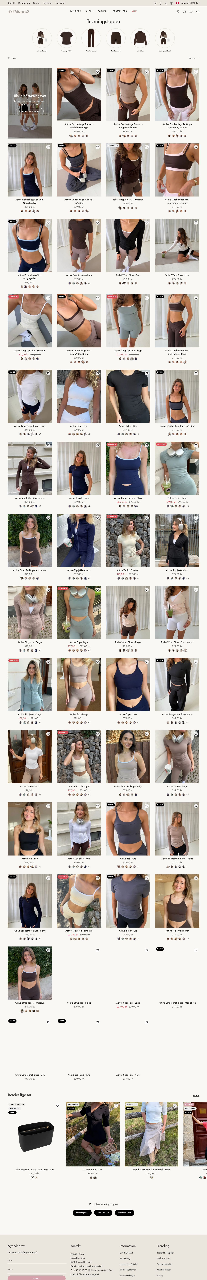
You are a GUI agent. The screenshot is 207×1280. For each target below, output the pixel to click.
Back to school (163, 1258)
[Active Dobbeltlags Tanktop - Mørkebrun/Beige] (79, 94)
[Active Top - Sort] (30, 829)
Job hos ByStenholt (128, 1269)
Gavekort (60, 3)
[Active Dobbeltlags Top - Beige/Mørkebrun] (79, 320)
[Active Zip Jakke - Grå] (79, 1045)
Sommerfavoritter (164, 1264)
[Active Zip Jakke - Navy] (79, 540)
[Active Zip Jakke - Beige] (30, 612)
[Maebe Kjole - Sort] (93, 1134)
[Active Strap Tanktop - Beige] (128, 756)
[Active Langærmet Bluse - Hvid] (30, 396)
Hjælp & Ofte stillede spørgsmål (84, 1274)
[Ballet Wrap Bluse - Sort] (128, 245)
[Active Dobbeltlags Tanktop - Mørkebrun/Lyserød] (177, 94)
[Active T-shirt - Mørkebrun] (79, 245)
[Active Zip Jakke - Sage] (30, 684)
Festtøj (160, 1275)
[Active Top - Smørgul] (79, 756)
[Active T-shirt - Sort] (128, 396)
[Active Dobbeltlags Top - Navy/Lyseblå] (30, 245)
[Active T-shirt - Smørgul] (128, 540)
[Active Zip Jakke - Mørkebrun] (30, 468)
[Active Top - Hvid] (79, 396)
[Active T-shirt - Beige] (177, 756)
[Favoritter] (191, 11)
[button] (89, 11)
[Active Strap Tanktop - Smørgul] (30, 320)
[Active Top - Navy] (128, 684)
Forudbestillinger (127, 1275)
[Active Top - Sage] (79, 612)
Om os (36, 3)
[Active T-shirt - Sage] (177, 468)
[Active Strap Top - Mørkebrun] (30, 973)
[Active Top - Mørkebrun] (177, 901)
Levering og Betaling (129, 1264)
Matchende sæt (163, 1269)
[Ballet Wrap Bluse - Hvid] (177, 245)
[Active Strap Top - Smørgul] (79, 901)
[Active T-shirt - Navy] (79, 468)
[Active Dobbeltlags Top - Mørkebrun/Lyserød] (177, 170)
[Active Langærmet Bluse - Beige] (177, 829)
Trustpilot (47, 3)
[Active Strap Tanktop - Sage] (128, 320)
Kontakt (11, 3)
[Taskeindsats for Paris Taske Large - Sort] (34, 1134)
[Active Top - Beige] (79, 684)
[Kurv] (197, 11)
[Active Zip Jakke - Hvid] (79, 829)
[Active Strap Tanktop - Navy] (128, 468)
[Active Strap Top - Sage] (128, 973)
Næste (202, 1134)
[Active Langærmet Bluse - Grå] (30, 1045)
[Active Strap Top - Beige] (79, 973)
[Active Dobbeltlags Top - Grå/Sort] (177, 396)
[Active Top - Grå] (128, 829)
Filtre (13, 58)
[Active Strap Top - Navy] (128, 1045)
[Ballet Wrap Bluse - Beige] (128, 612)
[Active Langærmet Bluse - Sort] (177, 684)
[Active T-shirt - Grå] (128, 901)
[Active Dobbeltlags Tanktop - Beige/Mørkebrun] (128, 94)
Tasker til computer (165, 1252)
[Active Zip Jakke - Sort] (177, 540)
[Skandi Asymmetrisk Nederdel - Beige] (151, 1134)
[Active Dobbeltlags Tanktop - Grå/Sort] (79, 170)
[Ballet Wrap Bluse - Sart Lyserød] (177, 612)
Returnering (24, 3)
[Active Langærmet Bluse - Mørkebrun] (177, 973)
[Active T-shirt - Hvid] (30, 756)
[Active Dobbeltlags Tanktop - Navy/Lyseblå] (30, 170)
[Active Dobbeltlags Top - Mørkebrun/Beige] (177, 320)
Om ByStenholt (126, 1252)
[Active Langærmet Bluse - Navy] (30, 901)
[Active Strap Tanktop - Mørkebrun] (30, 540)
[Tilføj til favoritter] (97, 71)
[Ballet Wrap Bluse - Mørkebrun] (128, 170)
